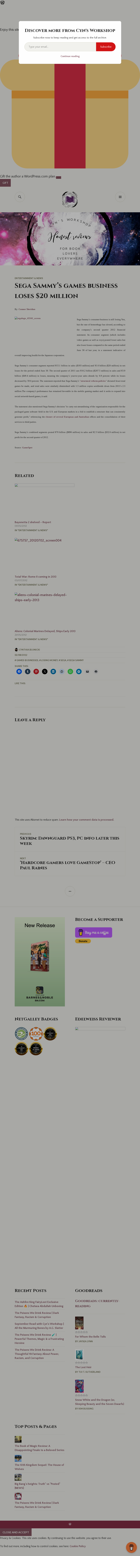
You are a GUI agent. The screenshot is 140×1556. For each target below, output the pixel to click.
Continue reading (70, 56)
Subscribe (105, 46)
